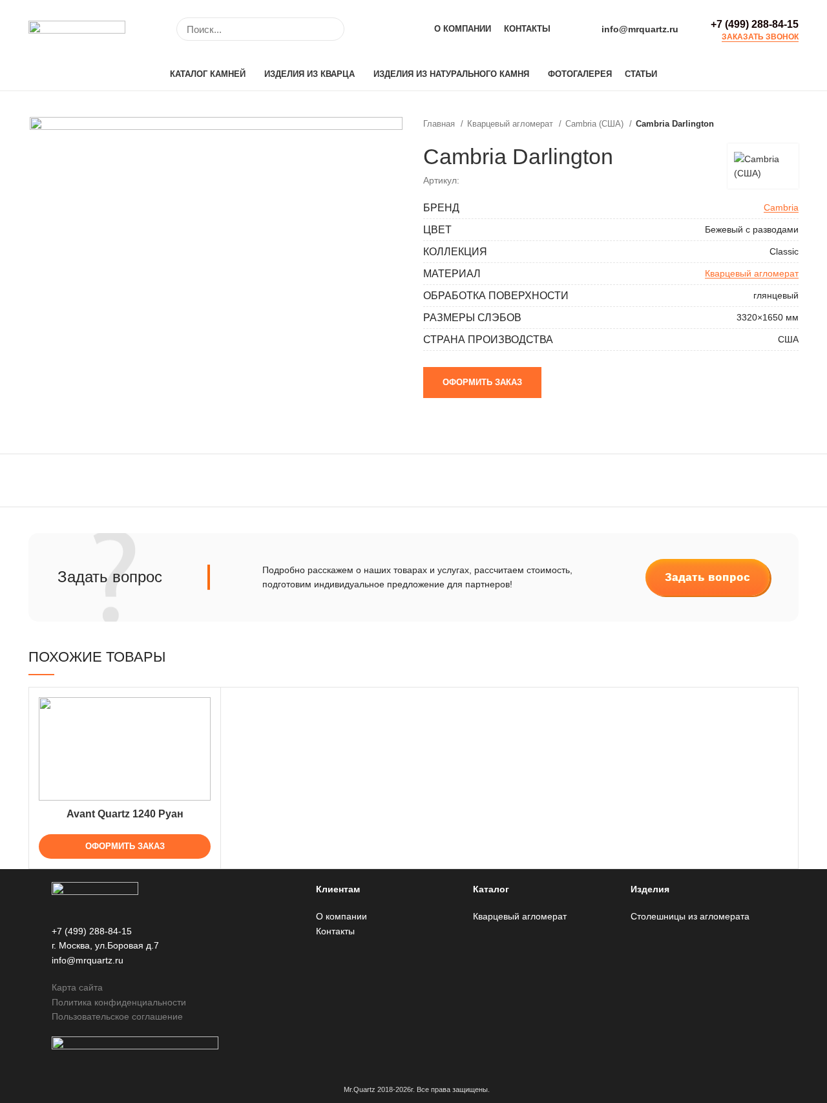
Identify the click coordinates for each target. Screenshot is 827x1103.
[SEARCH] (327, 29)
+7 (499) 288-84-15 (755, 24)
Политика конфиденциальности (119, 1002)
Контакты (335, 931)
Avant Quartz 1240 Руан (125, 813)
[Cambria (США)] (763, 166)
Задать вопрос (707, 577)
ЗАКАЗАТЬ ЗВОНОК (760, 37)
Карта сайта (77, 987)
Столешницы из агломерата (690, 916)
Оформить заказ (482, 382)
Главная (440, 124)
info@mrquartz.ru (640, 29)
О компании (341, 916)
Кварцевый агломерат (511, 124)
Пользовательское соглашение (117, 1016)
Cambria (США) (595, 124)
